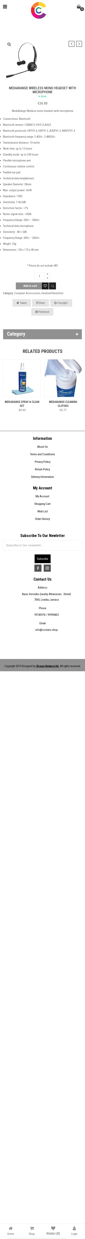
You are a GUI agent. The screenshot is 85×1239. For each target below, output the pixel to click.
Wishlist (53, 1233)
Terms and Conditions (42, 454)
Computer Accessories (27, 293)
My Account (42, 496)
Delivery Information (42, 477)
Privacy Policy (42, 462)
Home (10, 1233)
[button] (9, 44)
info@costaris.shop (46, 629)
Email (43, 623)
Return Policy (42, 469)
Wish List (42, 511)
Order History (42, 519)
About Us (42, 447)
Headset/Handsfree (52, 293)
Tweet (23, 302)
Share (41, 302)
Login (74, 1233)
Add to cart (30, 286)
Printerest (43, 311)
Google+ (63, 302)
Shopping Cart (42, 504)
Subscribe (42, 558)
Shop (32, 1233)
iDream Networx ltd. (47, 666)
